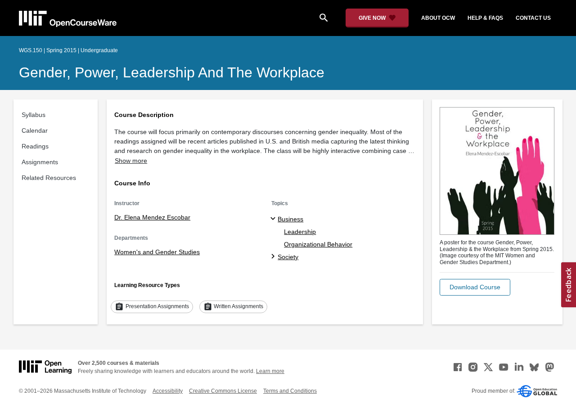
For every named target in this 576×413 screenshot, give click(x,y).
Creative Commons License (223, 391)
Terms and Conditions (290, 391)
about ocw (438, 18)
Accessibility (168, 391)
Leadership (300, 231)
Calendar (35, 130)
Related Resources (49, 177)
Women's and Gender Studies (157, 252)
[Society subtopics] (274, 257)
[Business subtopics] (274, 219)
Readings (35, 146)
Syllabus (33, 114)
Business (290, 219)
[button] (475, 287)
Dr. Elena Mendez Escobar (152, 217)
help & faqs (485, 18)
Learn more (270, 371)
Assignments (40, 162)
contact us (533, 18)
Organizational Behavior (318, 244)
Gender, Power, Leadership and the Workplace (171, 72)
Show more (131, 160)
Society (288, 256)
